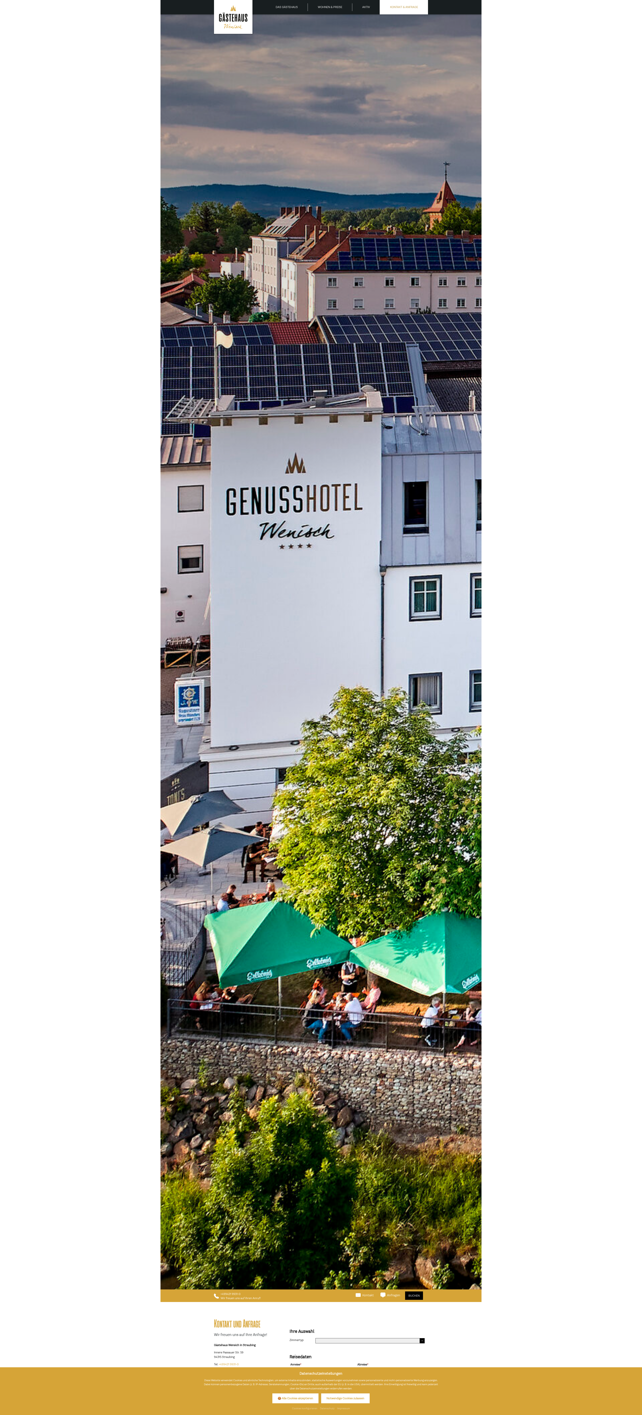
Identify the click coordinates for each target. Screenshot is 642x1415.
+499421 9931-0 (229, 1364)
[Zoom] (320, 658)
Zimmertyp (297, 1340)
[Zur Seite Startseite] (233, 17)
